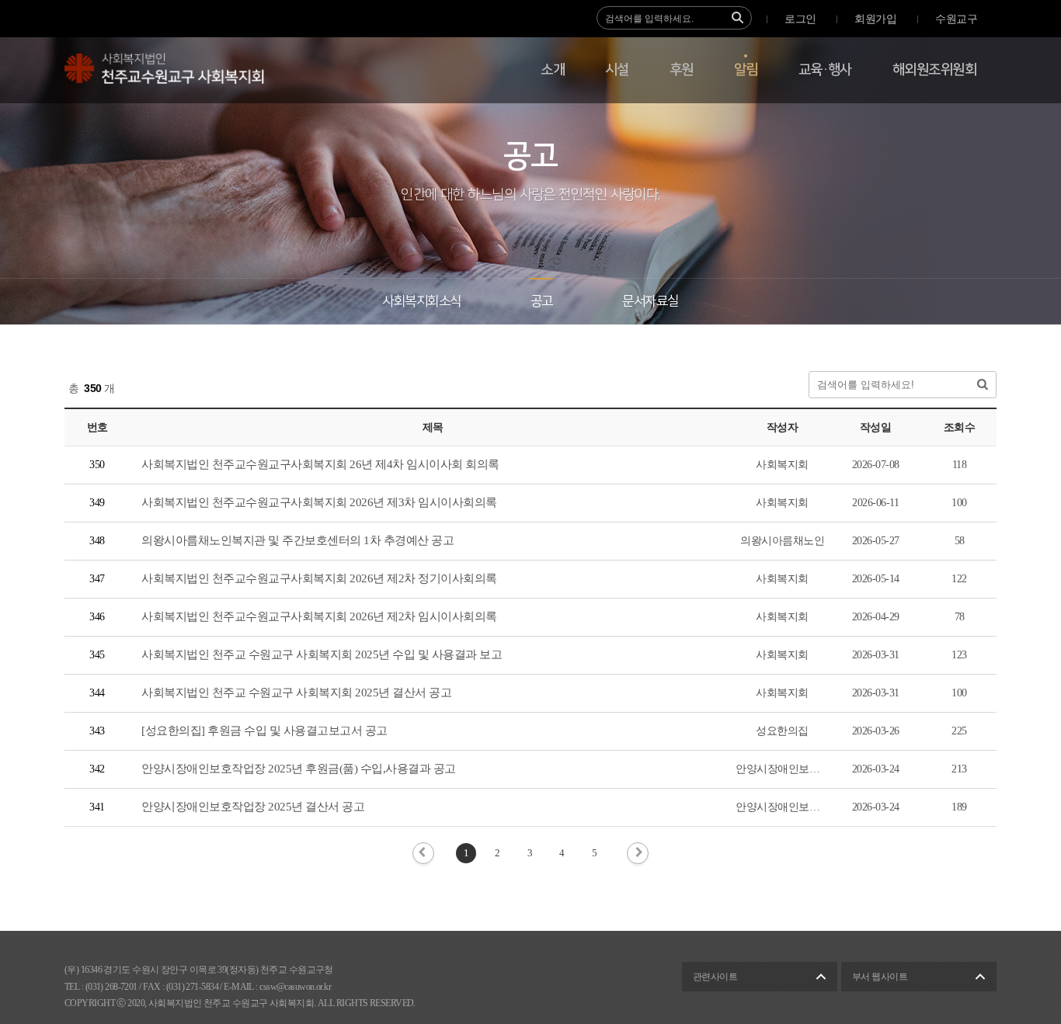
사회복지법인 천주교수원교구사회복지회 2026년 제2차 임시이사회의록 (319, 616)
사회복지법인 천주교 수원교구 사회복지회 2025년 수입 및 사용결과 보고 (321, 654)
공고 (541, 301)
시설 (617, 70)
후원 (682, 70)
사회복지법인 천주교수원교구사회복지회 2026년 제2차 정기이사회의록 (319, 578)
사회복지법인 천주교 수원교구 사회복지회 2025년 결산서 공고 (296, 692)
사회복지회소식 (421, 301)
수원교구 (956, 19)
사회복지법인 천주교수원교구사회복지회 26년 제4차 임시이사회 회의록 (320, 464)
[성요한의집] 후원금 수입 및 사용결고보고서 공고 (264, 730)
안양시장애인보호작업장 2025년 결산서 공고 (252, 806)
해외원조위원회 (934, 70)
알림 (746, 70)
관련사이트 (715, 976)
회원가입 (875, 19)
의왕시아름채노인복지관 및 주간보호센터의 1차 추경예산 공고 (297, 540)
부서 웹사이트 (879, 976)
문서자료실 (650, 301)
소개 (553, 70)
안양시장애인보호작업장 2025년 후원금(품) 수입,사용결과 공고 (298, 768)
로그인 (800, 19)
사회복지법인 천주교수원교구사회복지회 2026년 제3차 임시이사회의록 (319, 502)
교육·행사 (825, 70)
